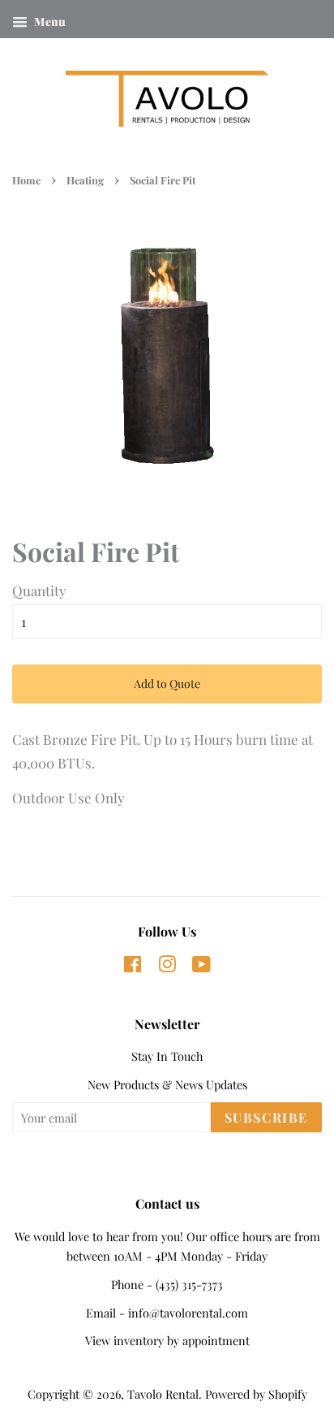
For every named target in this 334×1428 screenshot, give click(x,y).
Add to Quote (167, 683)
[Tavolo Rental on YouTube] (201, 966)
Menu (49, 21)
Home (26, 180)
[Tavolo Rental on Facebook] (132, 966)
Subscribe (266, 1117)
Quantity (39, 590)
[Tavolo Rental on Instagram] (167, 966)
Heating (85, 180)
